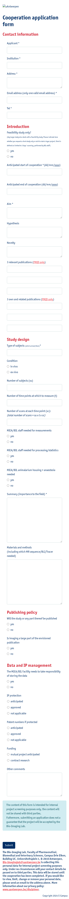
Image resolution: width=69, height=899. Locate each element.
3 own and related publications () (30, 299)
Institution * (14, 58)
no (11, 156)
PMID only (39, 262)
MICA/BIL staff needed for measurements (29, 430)
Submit (9, 845)
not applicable (18, 713)
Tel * (9, 108)
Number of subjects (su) (20, 380)
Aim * (10, 204)
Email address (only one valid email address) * (32, 93)
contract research (20, 760)
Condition (12, 360)
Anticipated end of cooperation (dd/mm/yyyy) (32, 184)
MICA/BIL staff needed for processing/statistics (32, 450)
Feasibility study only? (34, 139)
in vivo (14, 366)
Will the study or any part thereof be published (32, 618)
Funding (11, 748)
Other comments (16, 769)
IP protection (14, 695)
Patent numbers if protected (22, 722)
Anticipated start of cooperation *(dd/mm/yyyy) (34, 165)
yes (12, 151)
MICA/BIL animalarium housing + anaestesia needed (31, 472)
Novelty (11, 242)
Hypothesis (13, 223)
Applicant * (13, 43)
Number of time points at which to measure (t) (32, 395)
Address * (12, 73)
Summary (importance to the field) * (27, 494)
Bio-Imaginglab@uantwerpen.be (22, 862)
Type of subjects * (24, 345)
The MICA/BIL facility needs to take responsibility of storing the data (34, 673)
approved (16, 707)
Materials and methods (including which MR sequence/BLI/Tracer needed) (30, 552)
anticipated (17, 701)
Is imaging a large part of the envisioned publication (29, 640)
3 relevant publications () (26, 262)
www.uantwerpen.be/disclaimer (21, 889)
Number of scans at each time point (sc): (29, 413)
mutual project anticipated (25, 754)
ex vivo (14, 372)
